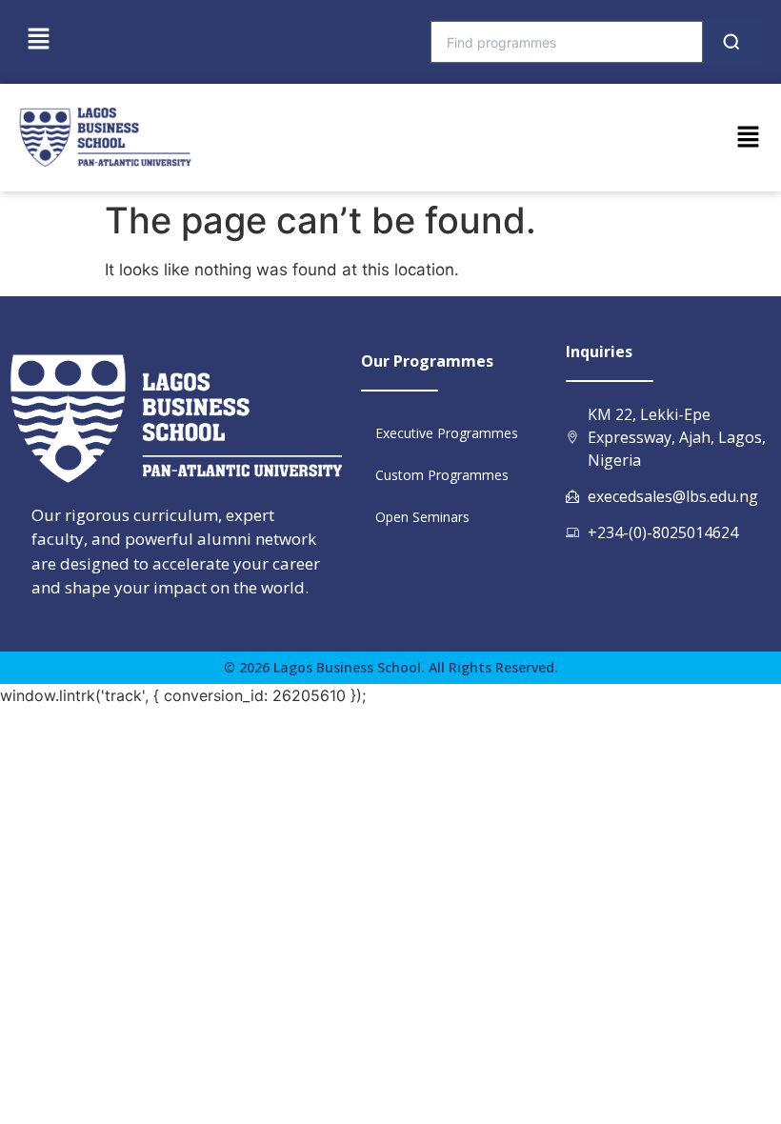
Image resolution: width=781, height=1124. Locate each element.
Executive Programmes (446, 433)
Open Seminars (422, 517)
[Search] (731, 42)
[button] (38, 39)
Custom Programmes (442, 475)
